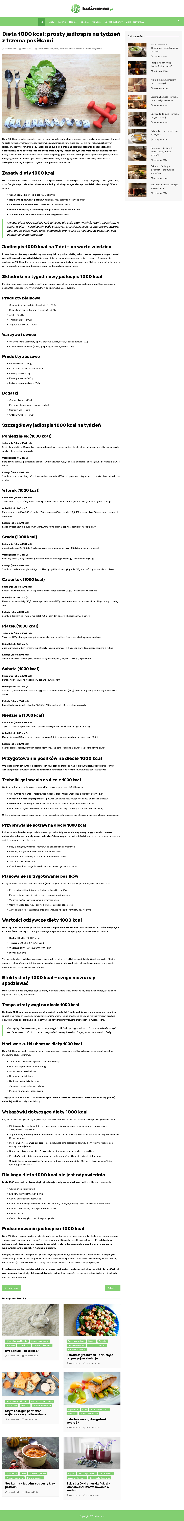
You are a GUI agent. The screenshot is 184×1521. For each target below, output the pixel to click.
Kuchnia (62, 21)
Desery (91, 1341)
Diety (51, 21)
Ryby (84, 1409)
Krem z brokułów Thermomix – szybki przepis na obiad (164, 48)
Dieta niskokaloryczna (48, 49)
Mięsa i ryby (12, 1405)
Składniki (96, 21)
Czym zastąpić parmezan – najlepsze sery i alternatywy (25, 1412)
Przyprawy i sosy (34, 1478)
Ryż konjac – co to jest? (22, 1351)
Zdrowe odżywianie (93, 49)
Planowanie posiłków (74, 49)
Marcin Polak (10, 49)
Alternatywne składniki (17, 1341)
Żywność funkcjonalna (100, 1478)
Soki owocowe (106, 1474)
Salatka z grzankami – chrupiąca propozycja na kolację (90, 1356)
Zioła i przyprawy (135, 21)
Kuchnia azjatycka (38, 1474)
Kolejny (111, 1288)
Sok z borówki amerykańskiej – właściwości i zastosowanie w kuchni (88, 1487)
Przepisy (84, 21)
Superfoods (24, 1345)
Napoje (73, 21)
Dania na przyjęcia (76, 1341)
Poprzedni (13, 1288)
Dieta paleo (12, 1474)
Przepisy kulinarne (76, 1345)
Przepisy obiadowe (97, 1345)
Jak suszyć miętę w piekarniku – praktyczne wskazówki (162, 170)
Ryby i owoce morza (100, 1409)
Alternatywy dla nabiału (42, 1401)
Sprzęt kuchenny (114, 21)
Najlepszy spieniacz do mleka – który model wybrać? (162, 151)
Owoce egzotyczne (39, 1341)
